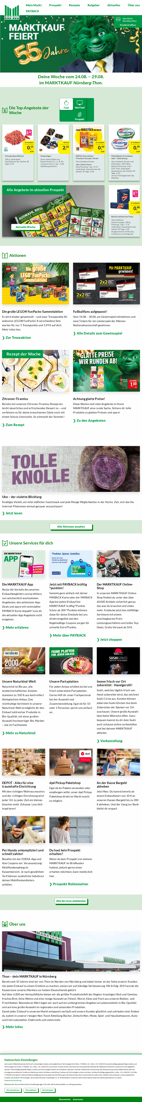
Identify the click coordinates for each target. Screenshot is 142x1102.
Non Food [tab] (79, 107)
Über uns (134, 5)
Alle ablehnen (30, 1090)
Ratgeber (94, 5)
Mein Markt (34, 5)
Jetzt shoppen (111, 639)
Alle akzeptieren (13, 1090)
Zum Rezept (15, 425)
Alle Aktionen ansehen (71, 526)
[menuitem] (34, 5)
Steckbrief (125, 25)
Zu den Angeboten (91, 420)
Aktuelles (113, 5)
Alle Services (64, 900)
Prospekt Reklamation (70, 884)
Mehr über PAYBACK (69, 635)
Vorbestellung (111, 741)
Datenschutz (65, 1099)
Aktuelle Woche (26, 227)
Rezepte (74, 5)
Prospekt (55, 5)
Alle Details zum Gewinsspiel (99, 333)
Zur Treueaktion (18, 337)
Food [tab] (66, 107)
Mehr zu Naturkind (20, 733)
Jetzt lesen (14, 513)
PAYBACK (32, 11)
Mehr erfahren (17, 627)
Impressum (78, 1099)
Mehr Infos (14, 1027)
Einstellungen (47, 1090)
